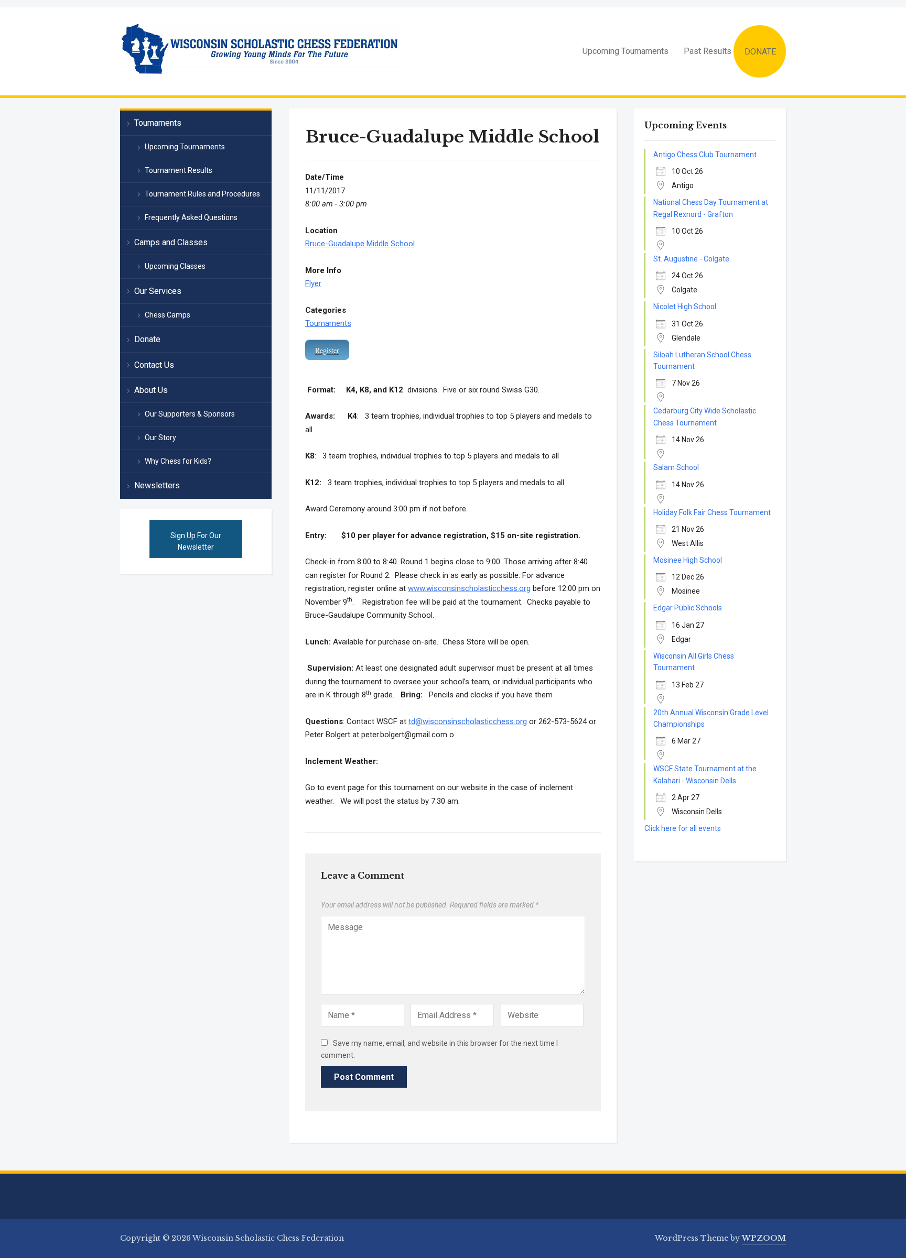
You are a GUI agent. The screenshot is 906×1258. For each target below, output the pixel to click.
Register (327, 350)
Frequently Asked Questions (191, 217)
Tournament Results (178, 170)
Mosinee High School (687, 560)
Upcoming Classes (175, 266)
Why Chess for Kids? (178, 461)
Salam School (676, 467)
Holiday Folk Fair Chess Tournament (712, 512)
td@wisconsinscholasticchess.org (467, 721)
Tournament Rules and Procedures (202, 194)
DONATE (760, 52)
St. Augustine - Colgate (691, 259)
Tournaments (328, 323)
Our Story (160, 437)
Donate (147, 339)
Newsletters (157, 485)
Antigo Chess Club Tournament (705, 154)
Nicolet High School (684, 306)
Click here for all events (682, 828)
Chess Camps (167, 315)
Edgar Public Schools (687, 608)
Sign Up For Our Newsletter (195, 541)
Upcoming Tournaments (625, 51)
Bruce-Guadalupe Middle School (360, 243)
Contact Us (154, 365)
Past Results (707, 51)
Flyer (313, 283)
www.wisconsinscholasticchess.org (469, 588)
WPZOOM (764, 1238)
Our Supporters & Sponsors (190, 414)
